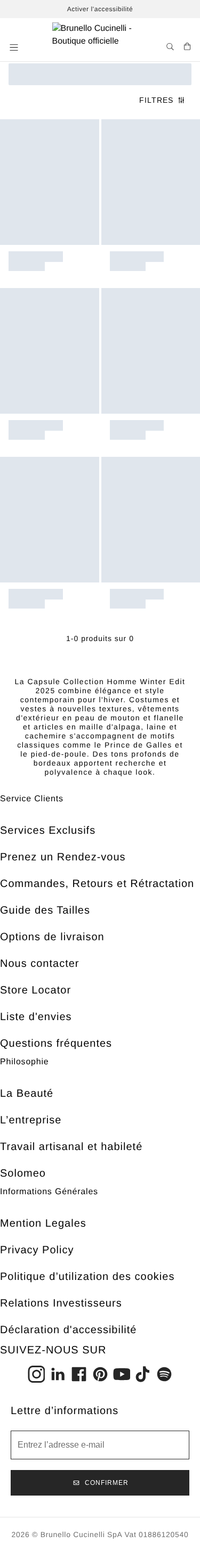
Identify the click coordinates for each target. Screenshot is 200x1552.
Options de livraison (52, 937)
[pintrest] (100, 1374)
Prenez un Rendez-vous (63, 857)
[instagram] (36, 1374)
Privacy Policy (37, 1250)
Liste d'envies (36, 1017)
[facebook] (78, 1374)
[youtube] (121, 1374)
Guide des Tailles (45, 910)
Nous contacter (39, 964)
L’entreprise (30, 1120)
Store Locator (35, 990)
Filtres (156, 100)
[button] (15, 47)
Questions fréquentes (56, 1043)
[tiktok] (142, 1374)
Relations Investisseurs (61, 1303)
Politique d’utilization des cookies (87, 1277)
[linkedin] (57, 1374)
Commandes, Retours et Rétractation (97, 884)
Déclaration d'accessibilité (68, 1330)
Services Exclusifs (47, 830)
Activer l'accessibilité (100, 9)
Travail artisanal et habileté (71, 1147)
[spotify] (164, 1374)
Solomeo (23, 1173)
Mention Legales (43, 1223)
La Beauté (26, 1093)
